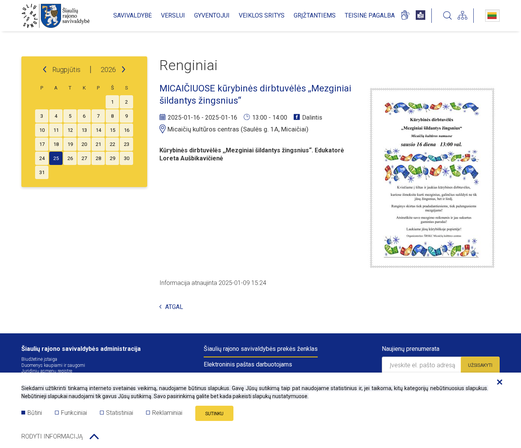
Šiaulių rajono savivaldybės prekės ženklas (261, 348)
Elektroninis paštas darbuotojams (248, 364)
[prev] (44, 70)
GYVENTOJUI (212, 15)
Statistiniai (119, 412)
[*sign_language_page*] (405, 15)
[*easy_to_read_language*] (420, 15)
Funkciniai (74, 412)
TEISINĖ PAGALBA (370, 15)
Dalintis (312, 117)
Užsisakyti (480, 365)
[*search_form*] (447, 15)
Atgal (174, 307)
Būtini (34, 412)
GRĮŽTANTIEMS (315, 15)
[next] (123, 70)
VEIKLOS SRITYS (262, 15)
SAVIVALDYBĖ (132, 15)
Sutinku (214, 413)
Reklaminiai (167, 412)
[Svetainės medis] (462, 15)
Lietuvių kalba (492, 16)
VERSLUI (173, 15)
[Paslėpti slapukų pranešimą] (497, 382)
